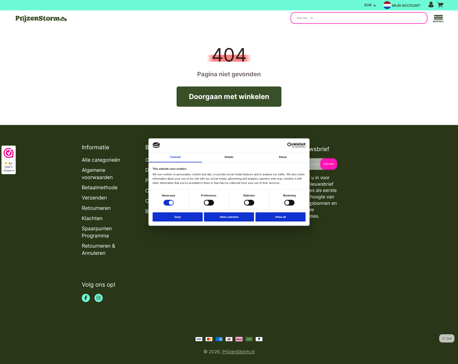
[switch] (209, 203)
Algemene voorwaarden (97, 173)
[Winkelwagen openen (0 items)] (440, 5)
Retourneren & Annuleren (98, 249)
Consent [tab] (175, 156)
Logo (40, 18)
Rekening (413, 5)
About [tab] (283, 156)
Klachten (92, 218)
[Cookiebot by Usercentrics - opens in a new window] (290, 145)
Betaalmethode (100, 187)
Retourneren (96, 208)
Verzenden (94, 198)
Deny (177, 216)
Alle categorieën (101, 160)
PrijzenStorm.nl (238, 351)
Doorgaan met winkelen (229, 96)
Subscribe (328, 164)
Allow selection (229, 216)
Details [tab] (229, 156)
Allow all (280, 216)
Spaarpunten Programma (97, 231)
